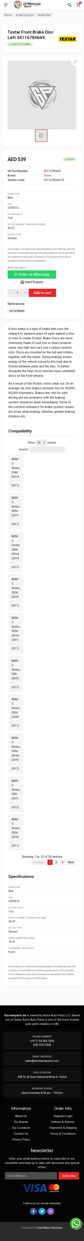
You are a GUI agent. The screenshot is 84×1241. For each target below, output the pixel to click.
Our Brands (21, 1122)
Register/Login (63, 1116)
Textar (48, 175)
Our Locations (21, 1128)
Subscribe (69, 1176)
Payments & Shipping (63, 1128)
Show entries (42, 442)
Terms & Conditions (63, 1133)
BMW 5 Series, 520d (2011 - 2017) (16, 511)
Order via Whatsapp (33, 274)
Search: (24, 449)
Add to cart (42, 293)
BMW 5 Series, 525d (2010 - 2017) (16, 592)
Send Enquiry (33, 282)
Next (71, 862)
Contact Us (21, 1133)
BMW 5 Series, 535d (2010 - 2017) (16, 832)
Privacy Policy (21, 1139)
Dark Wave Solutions (49, 1227)
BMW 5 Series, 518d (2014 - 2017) (16, 472)
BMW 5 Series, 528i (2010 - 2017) (16, 674)
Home (8, 15)
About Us (21, 1116)
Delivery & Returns (63, 1122)
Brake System (25, 15)
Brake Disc (44, 15)
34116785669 (16, 310)
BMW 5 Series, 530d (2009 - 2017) (16, 712)
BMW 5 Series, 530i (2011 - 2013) (16, 794)
